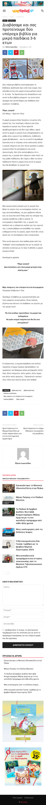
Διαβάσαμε (20, 17)
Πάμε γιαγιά (20, 399)
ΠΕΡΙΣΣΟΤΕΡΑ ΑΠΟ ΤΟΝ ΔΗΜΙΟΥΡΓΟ (15, 479)
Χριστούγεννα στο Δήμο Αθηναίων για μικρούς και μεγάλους (33, 431)
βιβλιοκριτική (16, 390)
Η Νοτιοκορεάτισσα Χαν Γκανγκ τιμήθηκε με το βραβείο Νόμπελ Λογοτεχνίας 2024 (22, 691)
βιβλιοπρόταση (29, 390)
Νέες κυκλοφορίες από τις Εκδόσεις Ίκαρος (21, 685)
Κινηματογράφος (8, 515)
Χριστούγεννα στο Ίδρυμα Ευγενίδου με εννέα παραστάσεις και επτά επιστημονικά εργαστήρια (12, 433)
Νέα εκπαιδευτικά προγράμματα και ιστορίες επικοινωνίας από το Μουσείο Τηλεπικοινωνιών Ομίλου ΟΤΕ (29, 561)
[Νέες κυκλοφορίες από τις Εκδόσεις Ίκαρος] (8, 532)
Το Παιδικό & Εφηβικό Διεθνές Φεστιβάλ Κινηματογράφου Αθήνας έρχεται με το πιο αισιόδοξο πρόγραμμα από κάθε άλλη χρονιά (21, 676)
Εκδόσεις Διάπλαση (10, 393)
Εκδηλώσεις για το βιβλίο (8, 502)
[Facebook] (4, 52)
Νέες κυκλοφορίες (7, 534)
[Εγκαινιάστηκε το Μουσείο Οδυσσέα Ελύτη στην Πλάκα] (8, 488)
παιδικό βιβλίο (8, 399)
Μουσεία (5, 491)
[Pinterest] (16, 52)
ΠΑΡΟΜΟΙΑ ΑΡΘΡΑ (9, 475)
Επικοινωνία (29, 798)
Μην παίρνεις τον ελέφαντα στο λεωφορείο (18, 396)
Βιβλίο (12, 17)
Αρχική (4, 17)
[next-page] (7, 573)
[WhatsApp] (21, 52)
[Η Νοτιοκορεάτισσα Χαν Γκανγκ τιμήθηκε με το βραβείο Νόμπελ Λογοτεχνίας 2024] (8, 544)
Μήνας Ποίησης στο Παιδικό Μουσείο (18, 669)
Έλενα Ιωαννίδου (11, 47)
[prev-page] (4, 573)
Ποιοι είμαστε (17, 798)
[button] (4, 11)
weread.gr (23, 802)
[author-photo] (23, 460)
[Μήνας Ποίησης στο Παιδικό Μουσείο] (8, 500)
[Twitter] (10, 52)
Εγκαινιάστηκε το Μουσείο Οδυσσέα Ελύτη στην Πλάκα (23, 662)
